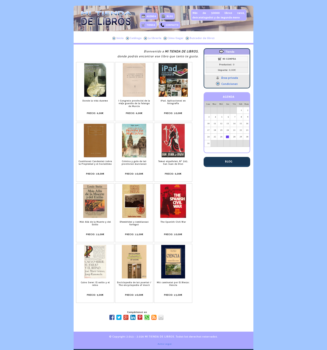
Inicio (120, 38)
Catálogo (136, 38)
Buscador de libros (202, 38)
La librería (154, 38)
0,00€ (227, 70)
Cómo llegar (175, 38)
